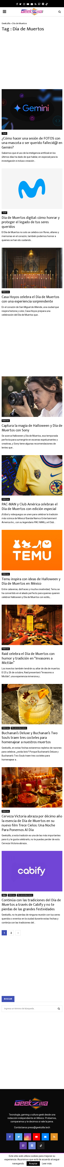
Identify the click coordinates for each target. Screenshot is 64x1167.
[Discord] (43, 4)
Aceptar (33, 1163)
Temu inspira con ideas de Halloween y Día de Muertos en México (31, 581)
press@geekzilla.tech (39, 1127)
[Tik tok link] (47, 4)
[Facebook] (9, 1136)
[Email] (45, 1136)
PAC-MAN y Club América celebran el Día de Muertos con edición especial (30, 506)
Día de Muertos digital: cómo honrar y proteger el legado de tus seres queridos (31, 222)
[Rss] (54, 1136)
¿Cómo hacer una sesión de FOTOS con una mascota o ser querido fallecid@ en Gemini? (32, 143)
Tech (4, 133)
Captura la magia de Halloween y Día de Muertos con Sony (32, 428)
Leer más (47, 1163)
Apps (4, 895)
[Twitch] (23, 1145)
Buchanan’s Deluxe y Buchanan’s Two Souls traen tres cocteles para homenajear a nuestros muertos (30, 737)
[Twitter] (18, 1136)
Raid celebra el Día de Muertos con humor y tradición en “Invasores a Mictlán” (28, 658)
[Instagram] (27, 1136)
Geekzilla (6, 23)
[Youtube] (36, 1136)
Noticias (5, 292)
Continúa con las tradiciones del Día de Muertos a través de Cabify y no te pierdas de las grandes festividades (31, 904)
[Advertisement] (32, 60)
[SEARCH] (58, 1008)
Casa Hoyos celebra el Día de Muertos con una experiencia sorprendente (30, 299)
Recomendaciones (18, 728)
